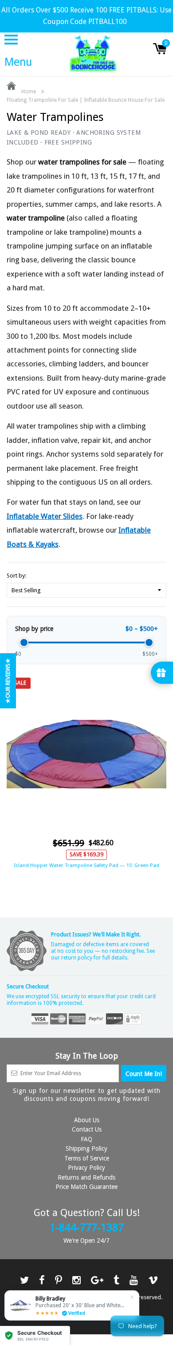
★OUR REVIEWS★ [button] (7, 680)
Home (28, 91)
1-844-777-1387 (87, 1227)
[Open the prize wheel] (162, 673)
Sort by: (16, 575)
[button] (35, 1335)
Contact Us (87, 1129)
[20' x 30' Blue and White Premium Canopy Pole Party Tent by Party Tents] (72, 1305)
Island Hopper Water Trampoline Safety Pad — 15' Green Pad (86, 865)
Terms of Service (86, 1158)
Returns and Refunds (86, 1177)
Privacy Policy (86, 1167)
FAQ (86, 1139)
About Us (86, 1120)
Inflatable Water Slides (45, 516)
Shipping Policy (86, 1148)
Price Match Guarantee (86, 1186)
